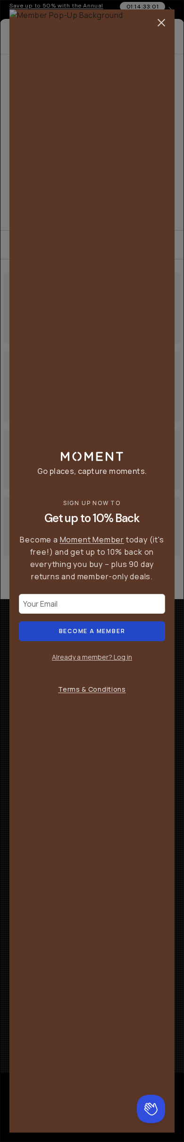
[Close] (161, 22)
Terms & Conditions (92, 689)
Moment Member (92, 539)
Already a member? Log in (92, 657)
